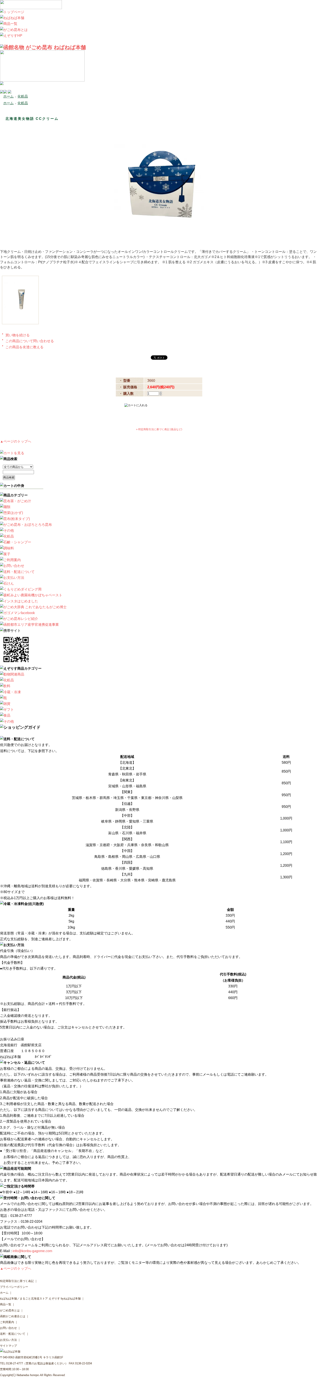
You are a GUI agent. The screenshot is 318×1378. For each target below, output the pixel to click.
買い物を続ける (17, 335)
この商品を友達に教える (24, 347)
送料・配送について (12, 1333)
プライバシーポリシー (14, 1286)
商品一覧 (5, 1304)
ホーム (8, 96)
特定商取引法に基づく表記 (17, 1281)
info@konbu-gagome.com (32, 1251)
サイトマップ (8, 1345)
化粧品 (23, 96)
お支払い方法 (8, 1339)
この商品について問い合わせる (29, 341)
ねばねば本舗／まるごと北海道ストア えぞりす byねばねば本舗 (40, 1298)
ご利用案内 (7, 1322)
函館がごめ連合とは (12, 1316)
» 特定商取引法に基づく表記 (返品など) (159, 429)
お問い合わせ (8, 1328)
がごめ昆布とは (10, 1310)
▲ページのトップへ (15, 441)
